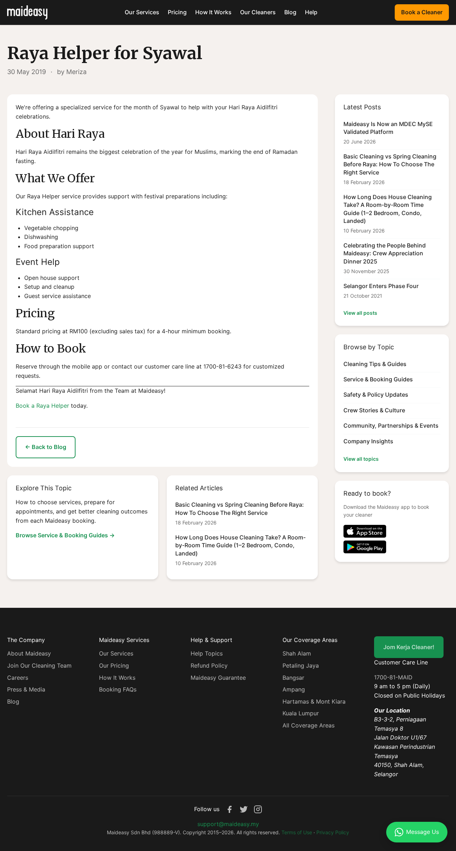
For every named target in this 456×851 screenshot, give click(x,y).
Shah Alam (297, 653)
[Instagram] (258, 809)
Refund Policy (209, 665)
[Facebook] (229, 809)
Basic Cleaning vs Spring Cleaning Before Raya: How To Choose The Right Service (239, 508)
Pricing (177, 12)
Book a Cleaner (421, 12)
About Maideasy (29, 653)
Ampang (294, 689)
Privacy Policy (332, 832)
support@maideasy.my (228, 823)
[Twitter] (243, 809)
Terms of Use (296, 832)
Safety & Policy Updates (375, 394)
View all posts (360, 313)
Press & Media (26, 689)
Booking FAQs (117, 689)
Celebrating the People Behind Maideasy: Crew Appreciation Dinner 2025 (384, 253)
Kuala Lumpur (301, 713)
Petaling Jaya (301, 665)
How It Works (213, 12)
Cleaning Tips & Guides (374, 363)
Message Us (422, 831)
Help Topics (207, 653)
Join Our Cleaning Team (39, 665)
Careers (17, 677)
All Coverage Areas (309, 725)
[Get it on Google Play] (391, 547)
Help (311, 12)
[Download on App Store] (391, 531)
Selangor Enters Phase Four (381, 285)
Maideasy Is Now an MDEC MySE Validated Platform (388, 127)
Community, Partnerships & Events (391, 425)
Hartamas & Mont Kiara (314, 701)
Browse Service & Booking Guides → (65, 535)
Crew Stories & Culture (374, 410)
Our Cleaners (258, 12)
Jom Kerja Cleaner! (408, 647)
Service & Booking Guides (378, 379)
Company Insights (368, 441)
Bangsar (293, 677)
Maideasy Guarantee (218, 677)
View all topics (361, 459)
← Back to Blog (45, 446)
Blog (290, 12)
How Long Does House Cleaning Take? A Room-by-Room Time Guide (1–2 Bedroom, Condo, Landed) (240, 545)
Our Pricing (114, 665)
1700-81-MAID (393, 677)
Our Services (142, 12)
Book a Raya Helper (42, 405)
